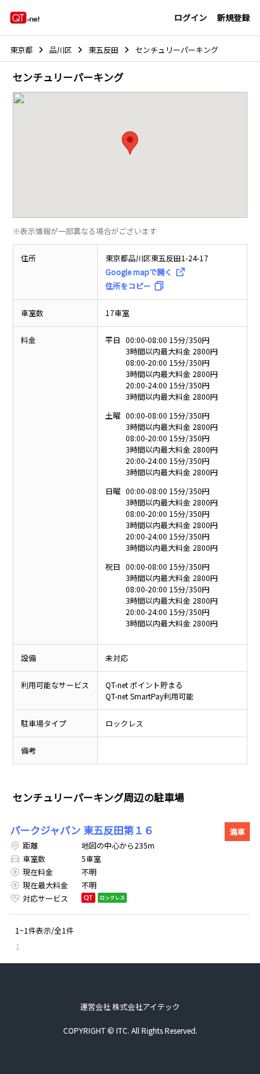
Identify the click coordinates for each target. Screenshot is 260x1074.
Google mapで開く (138, 271)
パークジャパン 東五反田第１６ (82, 829)
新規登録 (233, 17)
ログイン (190, 17)
